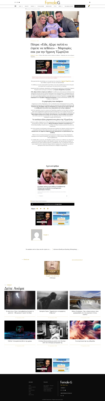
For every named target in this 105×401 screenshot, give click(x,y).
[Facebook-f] (15, 2)
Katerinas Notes (80, 6)
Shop (20, 6)
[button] (90, 2)
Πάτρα (36, 201)
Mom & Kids (49, 6)
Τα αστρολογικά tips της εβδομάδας (85, 341)
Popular (33, 201)
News (60, 6)
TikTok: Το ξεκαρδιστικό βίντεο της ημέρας (20, 341)
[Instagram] (17, 2)
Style (55, 6)
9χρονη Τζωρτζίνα (66, 81)
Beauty (27, 6)
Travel (32, 6)
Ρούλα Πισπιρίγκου (42, 201)
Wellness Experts (69, 6)
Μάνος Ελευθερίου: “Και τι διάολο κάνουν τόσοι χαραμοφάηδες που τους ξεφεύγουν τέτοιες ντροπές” (85, 313)
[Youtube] (19, 2)
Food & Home (41, 6)
